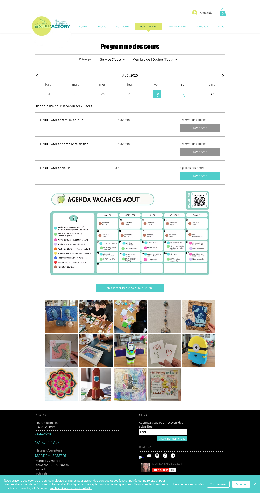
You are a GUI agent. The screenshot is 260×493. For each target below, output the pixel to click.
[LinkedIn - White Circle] (173, 455)
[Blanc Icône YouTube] (149, 455)
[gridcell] (157, 94)
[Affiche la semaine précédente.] (37, 75)
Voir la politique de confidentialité (71, 488)
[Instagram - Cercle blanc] (157, 455)
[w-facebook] (141, 458)
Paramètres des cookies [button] (188, 484)
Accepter (241, 484)
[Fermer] (255, 484)
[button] (222, 12)
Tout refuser (218, 484)
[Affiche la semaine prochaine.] (223, 75)
